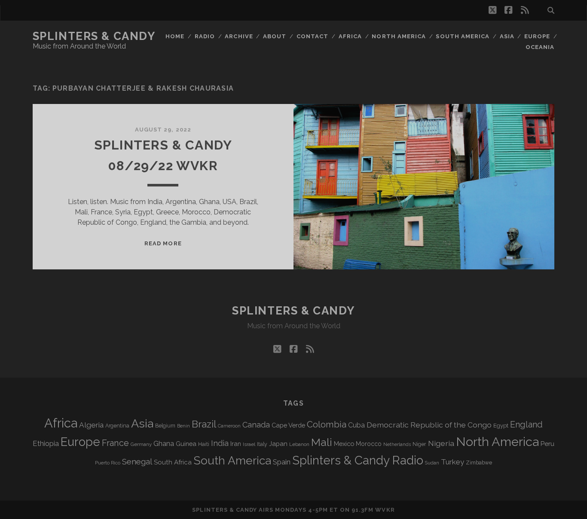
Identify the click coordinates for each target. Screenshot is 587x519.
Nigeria (441, 443)
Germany (141, 444)
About (274, 36)
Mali (321, 442)
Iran (235, 443)
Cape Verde (288, 425)
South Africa (173, 462)
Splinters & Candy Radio (357, 460)
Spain (281, 462)
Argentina (117, 426)
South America (462, 36)
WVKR (384, 510)
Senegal (137, 461)
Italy (262, 444)
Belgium (165, 426)
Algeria (91, 425)
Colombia (326, 424)
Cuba (356, 425)
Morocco (369, 443)
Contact (312, 36)
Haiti (203, 444)
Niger (419, 444)
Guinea (186, 443)
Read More (162, 243)
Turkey (452, 462)
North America (399, 36)
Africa (350, 36)
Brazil (204, 424)
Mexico (344, 443)
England (526, 424)
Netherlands (397, 444)
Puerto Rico (107, 463)
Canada (256, 424)
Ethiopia (46, 443)
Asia (507, 36)
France (115, 443)
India (220, 443)
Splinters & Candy (94, 36)
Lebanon (299, 444)
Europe (537, 36)
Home (174, 36)
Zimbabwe (479, 463)
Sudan (432, 463)
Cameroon (229, 426)
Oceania (540, 47)
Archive (239, 36)
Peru (547, 444)
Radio (205, 36)
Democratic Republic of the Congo (429, 424)
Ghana (163, 444)
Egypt (500, 425)
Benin (183, 425)
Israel (249, 444)
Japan (278, 444)
